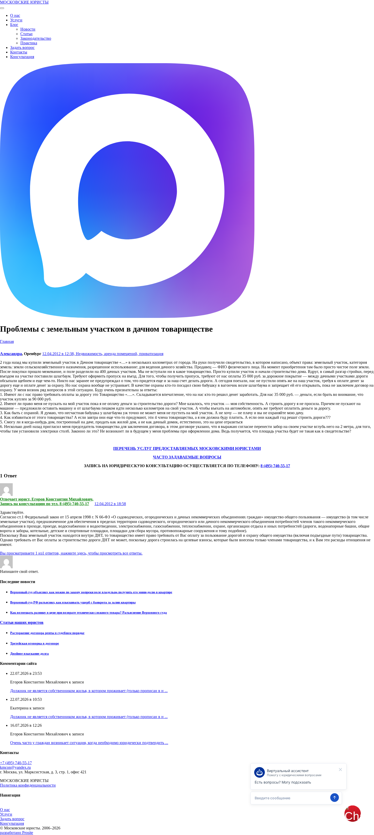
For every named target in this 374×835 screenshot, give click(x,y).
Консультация (22, 57)
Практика (28, 43)
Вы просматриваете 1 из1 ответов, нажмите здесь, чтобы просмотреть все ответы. (71, 553)
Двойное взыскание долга (29, 653)
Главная (7, 341)
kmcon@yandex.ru (15, 767)
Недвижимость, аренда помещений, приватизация (119, 354)
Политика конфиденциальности (28, 785)
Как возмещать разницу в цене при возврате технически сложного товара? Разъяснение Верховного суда (88, 612)
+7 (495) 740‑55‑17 (16, 763)
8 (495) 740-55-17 (275, 466)
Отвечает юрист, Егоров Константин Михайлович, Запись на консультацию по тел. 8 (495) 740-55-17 (46, 501)
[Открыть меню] (2, 8)
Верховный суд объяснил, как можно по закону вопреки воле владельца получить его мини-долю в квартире (91, 592)
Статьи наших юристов (22, 622)
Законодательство (35, 38)
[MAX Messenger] (127, 316)
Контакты (18, 52)
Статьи (26, 34)
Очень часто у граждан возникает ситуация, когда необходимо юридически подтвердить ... (89, 742)
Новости (27, 29)
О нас (15, 15)
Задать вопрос (22, 47)
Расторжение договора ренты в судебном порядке (47, 633)
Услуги (16, 20)
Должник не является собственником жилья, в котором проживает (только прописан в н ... (89, 691)
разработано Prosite (16, 832)
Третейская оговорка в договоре (34, 643)
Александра (11, 354)
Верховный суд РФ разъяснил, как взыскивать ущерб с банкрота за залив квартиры (73, 602)
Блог (14, 24)
